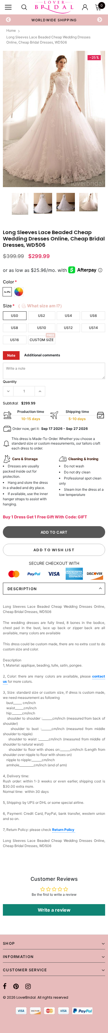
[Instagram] (28, 986)
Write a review (54, 910)
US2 (41, 315)
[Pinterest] (16, 986)
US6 (93, 315)
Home (11, 30)
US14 (93, 327)
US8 (14, 327)
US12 (68, 327)
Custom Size (42, 340)
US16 (14, 340)
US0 (14, 315)
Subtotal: (11, 403)
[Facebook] (5, 986)
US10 (41, 327)
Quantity (10, 381)
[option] (54, 19)
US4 (68, 315)
